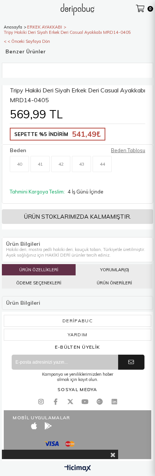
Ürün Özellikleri (38, 269)
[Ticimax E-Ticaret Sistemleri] (77, 468)
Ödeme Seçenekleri (38, 283)
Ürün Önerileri (114, 283)
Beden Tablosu (128, 150)
